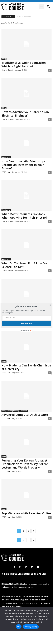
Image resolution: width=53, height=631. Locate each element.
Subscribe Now (26, 323)
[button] (26, 306)
